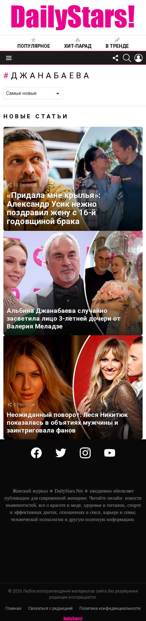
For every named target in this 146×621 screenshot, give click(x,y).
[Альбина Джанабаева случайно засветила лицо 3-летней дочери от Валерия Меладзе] (73, 283)
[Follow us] (115, 58)
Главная (13, 608)
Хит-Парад (77, 46)
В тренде (117, 46)
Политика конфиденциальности (110, 608)
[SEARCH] (127, 58)
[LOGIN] (138, 58)
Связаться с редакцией (50, 608)
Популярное (33, 46)
